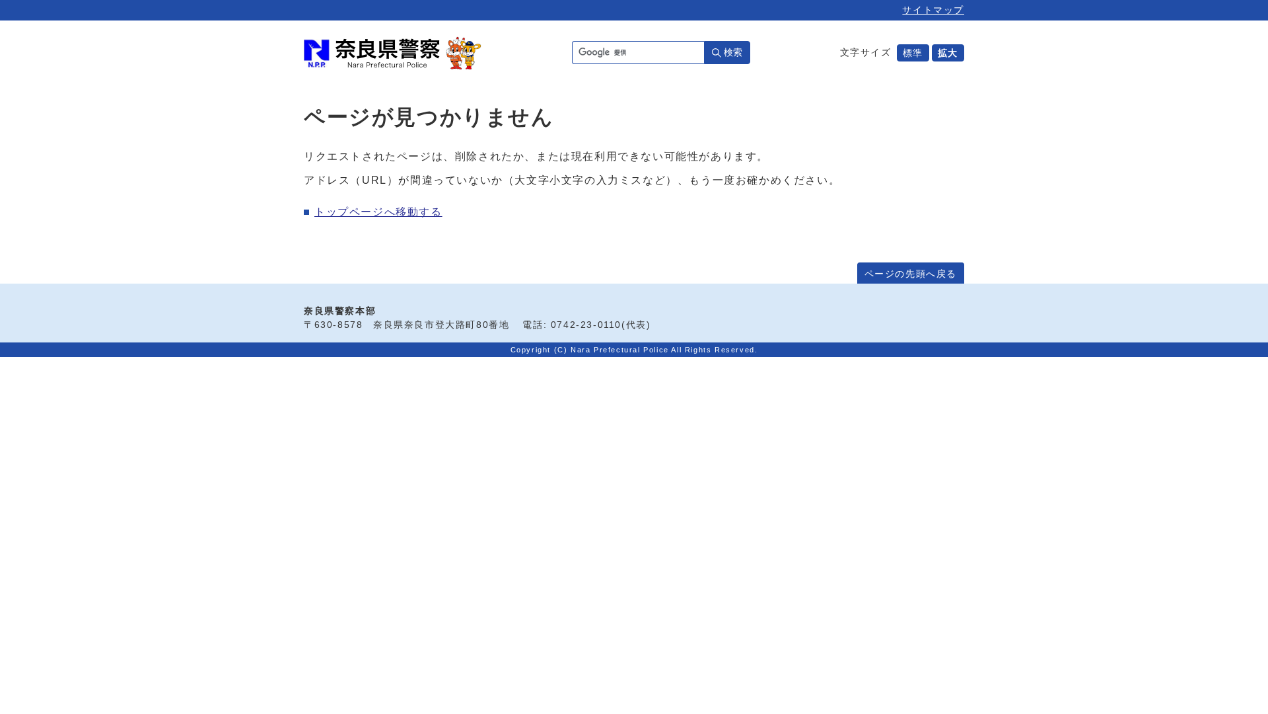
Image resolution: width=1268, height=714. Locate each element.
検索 (733, 52)
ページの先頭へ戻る (910, 274)
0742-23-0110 (586, 325)
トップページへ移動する (378, 212)
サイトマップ (933, 10)
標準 (913, 53)
